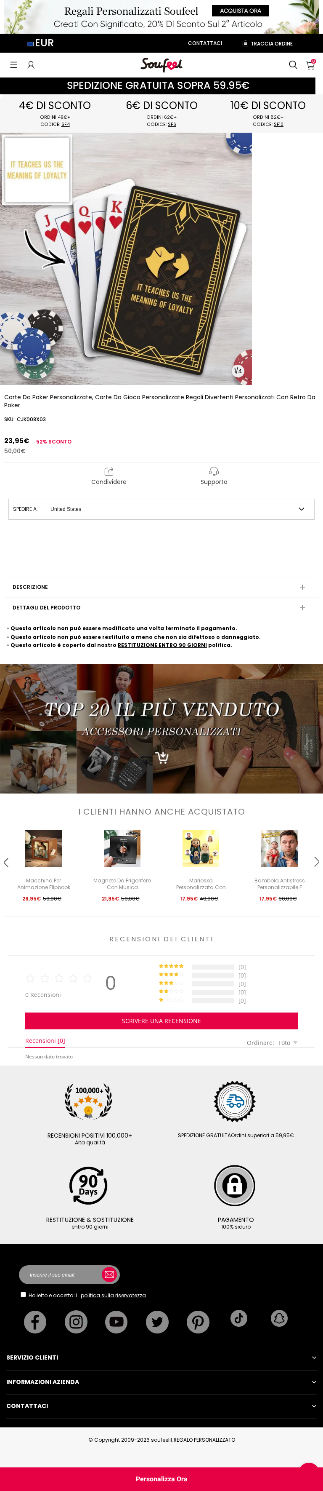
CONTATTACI (205, 43)
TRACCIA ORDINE (272, 43)
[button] (13, 65)
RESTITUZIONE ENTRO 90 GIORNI (162, 645)
